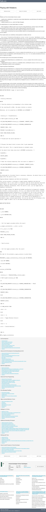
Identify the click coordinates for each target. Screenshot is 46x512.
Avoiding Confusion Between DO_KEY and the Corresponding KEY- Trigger (14, 361)
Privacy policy (43, 509)
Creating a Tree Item (5, 438)
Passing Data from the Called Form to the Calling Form (10, 370)
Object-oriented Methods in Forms (7, 401)
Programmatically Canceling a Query (8, 423)
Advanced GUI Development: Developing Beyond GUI (10, 353)
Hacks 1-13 (34, 478)
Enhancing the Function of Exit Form (7, 427)
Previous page (7, 11)
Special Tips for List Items (6, 344)
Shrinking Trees (4, 441)
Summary (3, 348)
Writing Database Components (6, 497)
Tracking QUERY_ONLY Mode (7, 372)
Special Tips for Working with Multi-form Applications (10, 373)
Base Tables (4, 357)
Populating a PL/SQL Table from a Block (8, 381)
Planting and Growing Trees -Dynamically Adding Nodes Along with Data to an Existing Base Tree (17, 440)
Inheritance (3, 402)
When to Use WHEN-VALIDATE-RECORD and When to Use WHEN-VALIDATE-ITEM (15, 429)
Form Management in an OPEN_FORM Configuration (10, 371)
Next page (39, 11)
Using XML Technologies (5, 499)
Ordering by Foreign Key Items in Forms (8, 345)
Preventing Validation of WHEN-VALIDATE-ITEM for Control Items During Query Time (15, 428)
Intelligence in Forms (5, 411)
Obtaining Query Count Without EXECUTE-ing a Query (10, 355)
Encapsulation (4, 403)
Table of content (23, 11)
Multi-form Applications (5, 367)
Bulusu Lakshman (27, 467)
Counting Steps (19, 479)
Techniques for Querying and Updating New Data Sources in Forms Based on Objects (15, 448)
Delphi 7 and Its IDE (4, 493)
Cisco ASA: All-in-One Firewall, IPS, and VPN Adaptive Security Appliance (22, 492)
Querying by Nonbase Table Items (7, 346)
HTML (1, 478)
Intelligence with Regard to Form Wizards (8, 417)
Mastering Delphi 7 (4, 491)
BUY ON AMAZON (40, 466)
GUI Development (4, 340)
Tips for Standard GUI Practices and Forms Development (11, 347)
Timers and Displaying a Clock (7, 343)
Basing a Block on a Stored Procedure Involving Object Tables (12, 450)
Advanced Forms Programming (7, 379)
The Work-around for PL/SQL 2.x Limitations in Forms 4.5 (11, 380)
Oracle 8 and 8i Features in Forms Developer (9, 447)
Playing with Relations (5, 354)
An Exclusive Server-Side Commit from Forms (9, 384)
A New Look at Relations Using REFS (8, 449)
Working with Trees (5, 437)
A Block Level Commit (5, 431)
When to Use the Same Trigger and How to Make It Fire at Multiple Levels (13, 430)
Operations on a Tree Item (6, 439)
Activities (2, 479)
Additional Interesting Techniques (7, 422)
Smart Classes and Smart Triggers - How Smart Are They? (11, 412)
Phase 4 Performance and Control (38, 504)
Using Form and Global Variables (7, 356)
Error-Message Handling (6, 392)
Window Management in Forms (7, 362)
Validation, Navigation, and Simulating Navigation (10, 426)
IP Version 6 (18, 496)
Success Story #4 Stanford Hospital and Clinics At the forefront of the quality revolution (38, 500)
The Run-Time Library (4, 496)
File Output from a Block (5, 383)
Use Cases (2, 482)
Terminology (18, 482)
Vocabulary (18, 478)
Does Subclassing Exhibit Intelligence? (8, 413)
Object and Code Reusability (6, 404)
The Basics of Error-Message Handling (8, 393)
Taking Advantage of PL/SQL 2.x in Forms (8, 382)
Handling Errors (4, 394)
